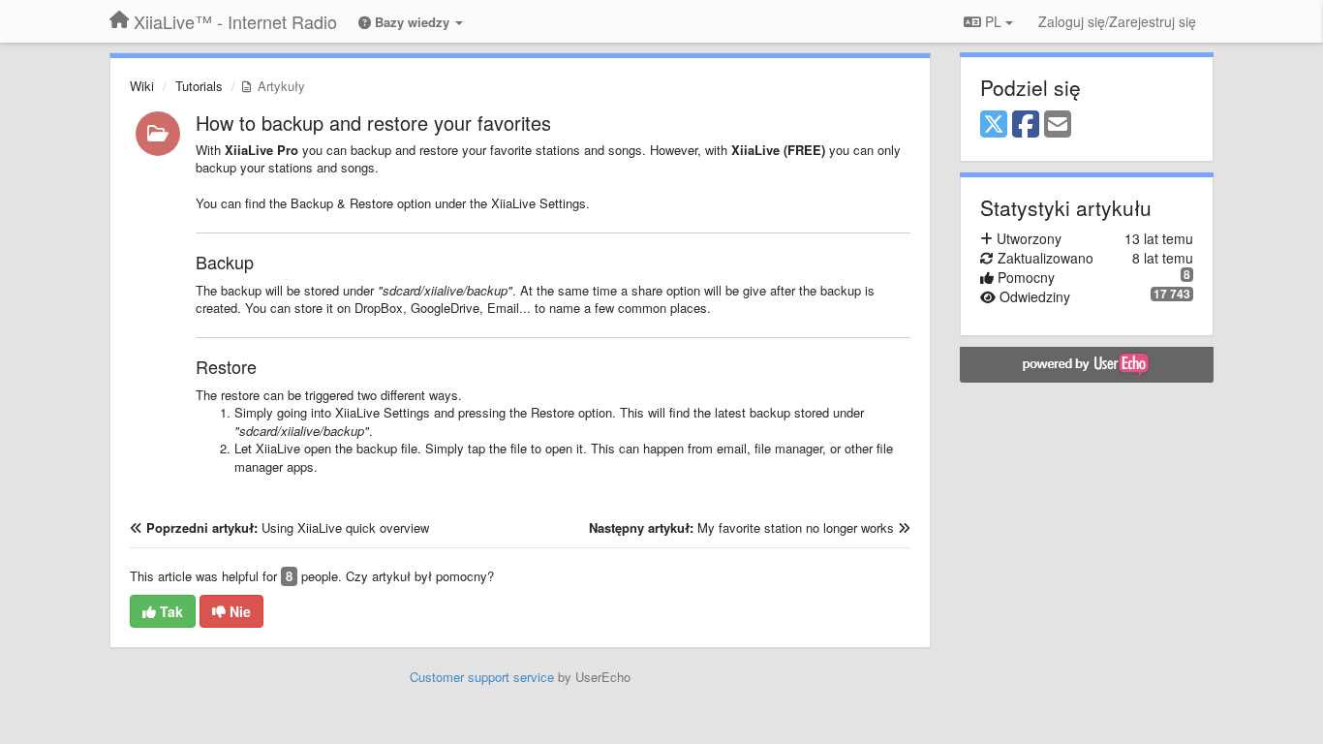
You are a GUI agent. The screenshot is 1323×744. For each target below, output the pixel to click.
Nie (238, 611)
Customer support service (482, 676)
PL (993, 21)
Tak (169, 611)
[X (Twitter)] (993, 124)
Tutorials (199, 86)
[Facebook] (1025, 124)
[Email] (1057, 124)
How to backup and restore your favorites (373, 122)
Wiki (142, 86)
